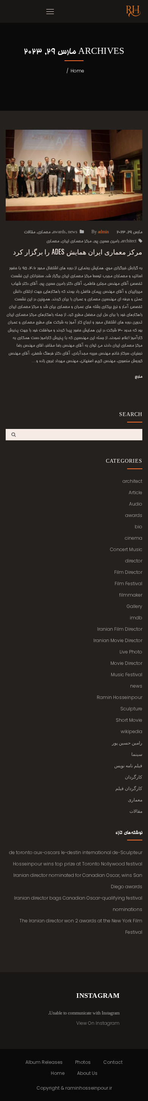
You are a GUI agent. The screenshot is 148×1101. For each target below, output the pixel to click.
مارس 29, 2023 (129, 232)
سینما (136, 754)
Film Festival (128, 583)
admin (103, 232)
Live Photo (131, 652)
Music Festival (126, 674)
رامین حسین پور (106, 241)
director (133, 561)
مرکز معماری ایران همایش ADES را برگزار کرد (77, 251)
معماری (44, 232)
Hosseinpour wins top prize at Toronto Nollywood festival (77, 864)
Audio (135, 504)
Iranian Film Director (119, 629)
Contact (113, 1062)
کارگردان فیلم (128, 788)
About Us (87, 1073)
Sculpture (131, 708)
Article (135, 492)
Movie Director (126, 663)
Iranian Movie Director (117, 640)
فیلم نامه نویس (128, 765)
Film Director (128, 572)
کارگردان (133, 777)
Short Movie (129, 720)
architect (128, 241)
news (72, 232)
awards (59, 232)
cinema (133, 538)
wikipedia (131, 731)
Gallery (134, 606)
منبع (138, 377)
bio (138, 526)
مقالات (29, 232)
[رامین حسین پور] (133, 11)
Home (77, 71)
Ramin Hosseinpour (119, 697)
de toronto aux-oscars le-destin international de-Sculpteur (75, 852)
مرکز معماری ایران (76, 241)
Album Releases (44, 1062)
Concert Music (126, 549)
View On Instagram (98, 1023)
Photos (83, 1062)
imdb (136, 617)
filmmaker (130, 595)
